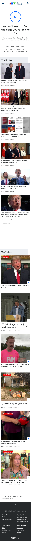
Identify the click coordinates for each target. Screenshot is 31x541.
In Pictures (9, 49)
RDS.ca (19, 532)
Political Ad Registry (22, 521)
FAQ (21, 496)
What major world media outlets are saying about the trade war (13, 135)
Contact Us (15, 496)
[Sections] (3, 3)
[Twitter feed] (15, 505)
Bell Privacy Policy (22, 517)
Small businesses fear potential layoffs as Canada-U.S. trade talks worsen (14, 481)
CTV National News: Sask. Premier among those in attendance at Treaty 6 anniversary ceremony (14, 326)
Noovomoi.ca (20, 530)
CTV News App (6, 496)
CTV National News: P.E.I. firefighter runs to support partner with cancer (15, 365)
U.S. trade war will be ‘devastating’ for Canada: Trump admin (14, 187)
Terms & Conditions (22, 519)
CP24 (3, 528)
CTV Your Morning (19, 49)
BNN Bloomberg (6, 530)
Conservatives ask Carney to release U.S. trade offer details (14, 161)
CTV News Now (19, 51)
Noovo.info (20, 528)
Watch (22, 46)
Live (26, 51)
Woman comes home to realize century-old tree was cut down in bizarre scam (15, 404)
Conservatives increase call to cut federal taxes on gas (13, 442)
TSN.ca (4, 532)
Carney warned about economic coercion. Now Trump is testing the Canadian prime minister (13, 108)
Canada (17, 46)
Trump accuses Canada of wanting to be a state (15, 286)
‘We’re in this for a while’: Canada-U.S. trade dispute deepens (14, 81)
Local (12, 46)
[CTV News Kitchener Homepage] (15, 3)
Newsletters (5, 498)
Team (11, 498)
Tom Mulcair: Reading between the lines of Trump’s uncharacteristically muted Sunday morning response (15, 214)
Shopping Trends (8, 51)
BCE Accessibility (7, 519)
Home (7, 46)
